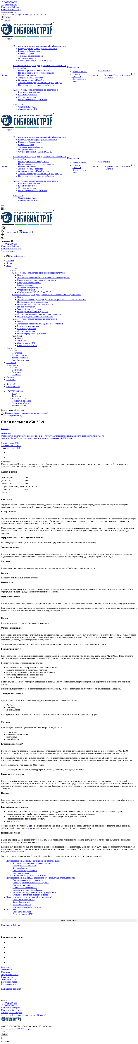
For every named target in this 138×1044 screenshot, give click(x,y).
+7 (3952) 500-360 (9, 2)
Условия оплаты (8, 979)
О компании (17, 370)
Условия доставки (9, 982)
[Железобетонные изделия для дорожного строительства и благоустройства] (40, 63)
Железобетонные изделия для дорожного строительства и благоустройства (51, 299)
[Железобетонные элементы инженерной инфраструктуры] (40, 44)
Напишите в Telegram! (11, 925)
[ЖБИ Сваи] (40, 102)
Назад (14, 268)
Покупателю (17, 353)
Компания (5, 967)
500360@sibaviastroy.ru (14, 415)
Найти (4, 1034)
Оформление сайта (9, 974)
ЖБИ (14, 270)
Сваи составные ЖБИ (11, 445)
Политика (5, 972)
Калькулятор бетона (69, 920)
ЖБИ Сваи (22, 341)
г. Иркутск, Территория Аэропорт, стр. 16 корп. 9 (23, 14)
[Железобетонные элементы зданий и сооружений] (40, 87)
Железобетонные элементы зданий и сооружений (40, 324)
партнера (27, 828)
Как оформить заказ (10, 984)
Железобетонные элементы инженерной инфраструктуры (43, 277)
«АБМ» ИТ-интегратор (24, 1029)
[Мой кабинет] (2, 206)
